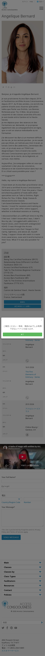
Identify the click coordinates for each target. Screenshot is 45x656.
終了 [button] (22, 334)
